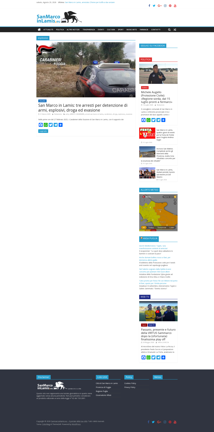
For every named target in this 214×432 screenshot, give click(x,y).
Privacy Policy (129, 387)
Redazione (58, 114)
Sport (121, 29)
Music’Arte (132, 29)
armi (67, 114)
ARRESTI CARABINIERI (77, 114)
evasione (129, 114)
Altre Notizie (73, 29)
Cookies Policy (130, 383)
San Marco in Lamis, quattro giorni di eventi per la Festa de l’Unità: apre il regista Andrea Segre (166, 135)
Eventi (101, 29)
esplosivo (121, 114)
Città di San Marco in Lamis (107, 383)
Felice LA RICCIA (163, 342)
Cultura (111, 29)
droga (115, 114)
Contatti (155, 29)
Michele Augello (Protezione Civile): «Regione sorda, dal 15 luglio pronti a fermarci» (156, 97)
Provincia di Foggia (103, 387)
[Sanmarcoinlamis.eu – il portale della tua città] (39, 29)
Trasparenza (89, 29)
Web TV (151, 325)
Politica (60, 29)
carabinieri (108, 114)
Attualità (48, 29)
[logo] (59, 382)
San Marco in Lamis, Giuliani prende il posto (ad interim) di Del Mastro (166, 173)
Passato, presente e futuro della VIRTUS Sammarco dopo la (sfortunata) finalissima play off (158, 334)
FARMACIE (144, 29)
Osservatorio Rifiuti (103, 395)
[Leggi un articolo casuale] (175, 29)
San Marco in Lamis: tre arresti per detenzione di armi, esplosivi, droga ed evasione (82, 108)
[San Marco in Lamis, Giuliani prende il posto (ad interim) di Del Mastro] (147, 168)
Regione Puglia (102, 391)
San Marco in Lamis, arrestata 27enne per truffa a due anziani (90, 2)
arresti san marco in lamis (94, 114)
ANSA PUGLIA (150, 238)
